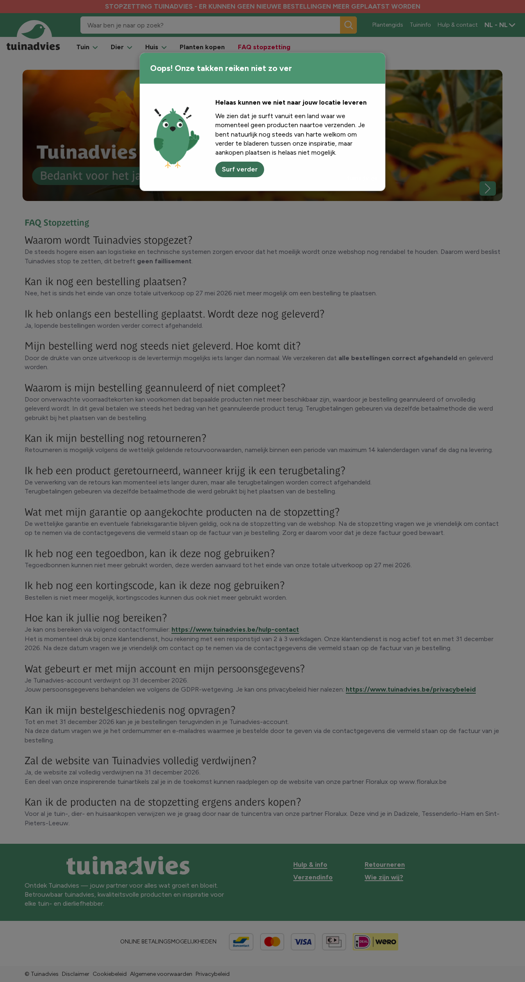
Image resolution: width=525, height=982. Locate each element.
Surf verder (240, 169)
